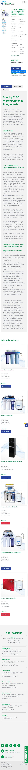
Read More (3, 474)
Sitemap (23, 763)
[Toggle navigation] (24, 2)
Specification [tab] (17, 86)
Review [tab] (5, 90)
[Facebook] (2, 745)
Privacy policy (23, 764)
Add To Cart (16, 68)
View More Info (15, 56)
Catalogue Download (18, 71)
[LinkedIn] (6, 745)
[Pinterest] (18, 745)
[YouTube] (10, 745)
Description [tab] (6, 86)
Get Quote (5, 478)
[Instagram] (14, 745)
